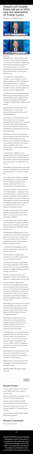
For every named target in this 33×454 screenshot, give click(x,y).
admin (7, 18)
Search (26, 380)
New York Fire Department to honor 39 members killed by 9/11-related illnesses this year (15, 408)
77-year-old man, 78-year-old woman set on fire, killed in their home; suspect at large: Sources (15, 391)
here (27, 445)
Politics (20, 18)
